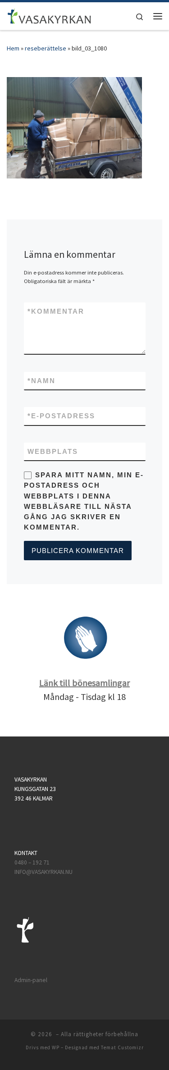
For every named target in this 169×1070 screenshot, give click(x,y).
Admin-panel (30, 980)
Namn (41, 380)
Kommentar (55, 311)
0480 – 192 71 (32, 862)
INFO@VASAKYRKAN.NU (43, 872)
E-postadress (61, 416)
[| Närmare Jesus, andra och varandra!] (49, 15)
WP (55, 1047)
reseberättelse (45, 48)
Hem (13, 48)
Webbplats (52, 451)
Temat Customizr (122, 1047)
